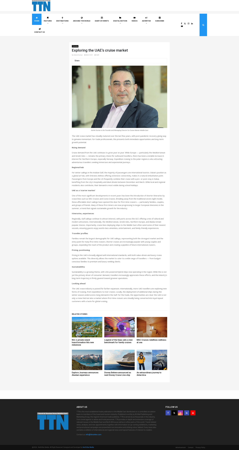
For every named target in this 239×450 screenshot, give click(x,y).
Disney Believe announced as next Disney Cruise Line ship (117, 373)
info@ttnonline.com (93, 435)
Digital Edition (120, 21)
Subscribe (159, 21)
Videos (135, 21)
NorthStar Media (88, 447)
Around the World (81, 21)
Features (48, 21)
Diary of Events (102, 21)
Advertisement (181, 447)
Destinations (62, 21)
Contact (190, 447)
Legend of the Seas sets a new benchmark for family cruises (118, 341)
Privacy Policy (200, 447)
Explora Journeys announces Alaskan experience (85, 373)
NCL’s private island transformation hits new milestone (83, 342)
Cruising (75, 46)
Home (36, 21)
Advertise (146, 21)
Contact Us (39, 32)
